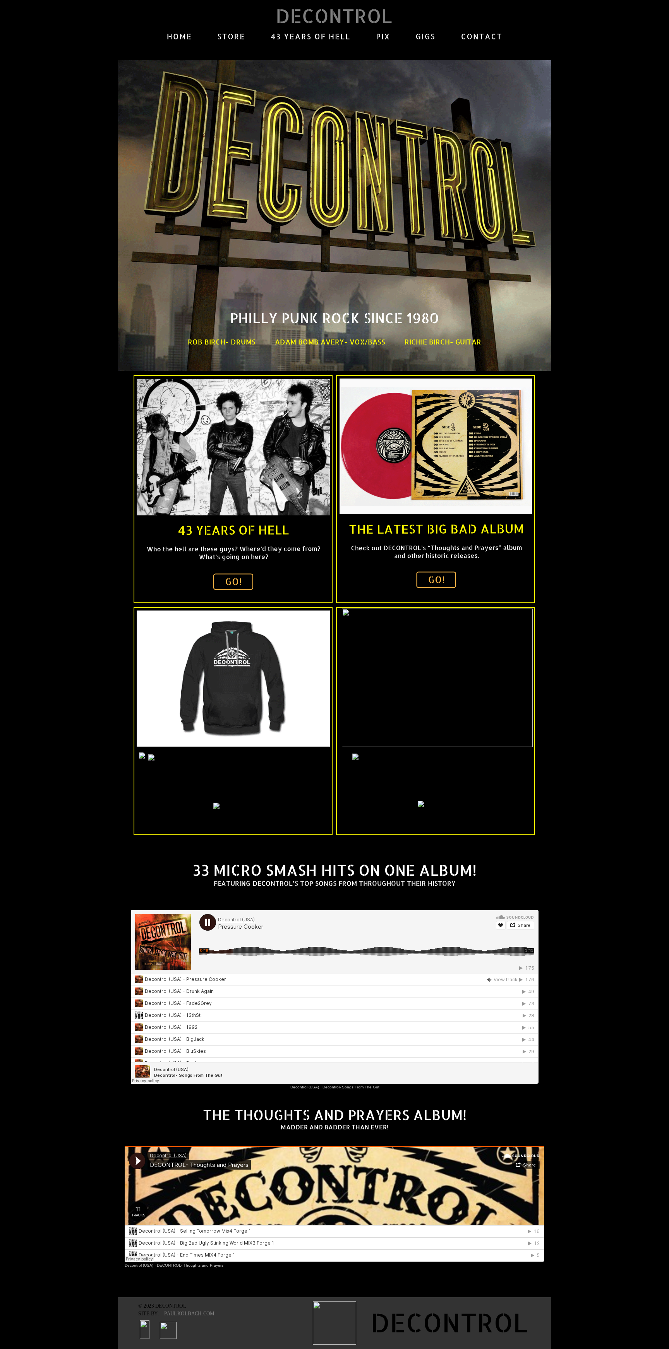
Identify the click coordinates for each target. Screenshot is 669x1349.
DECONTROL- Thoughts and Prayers (190, 1265)
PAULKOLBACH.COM (189, 1314)
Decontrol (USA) (139, 1265)
